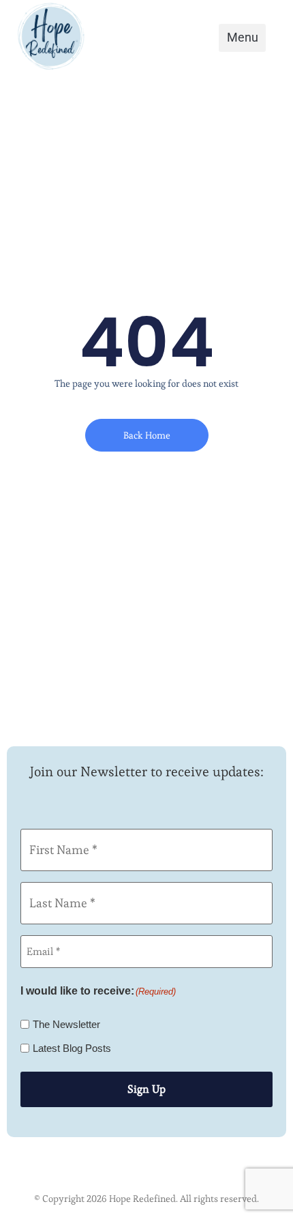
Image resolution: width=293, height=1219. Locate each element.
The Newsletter (66, 1024)
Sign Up (146, 1089)
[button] (242, 38)
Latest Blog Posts (72, 1048)
